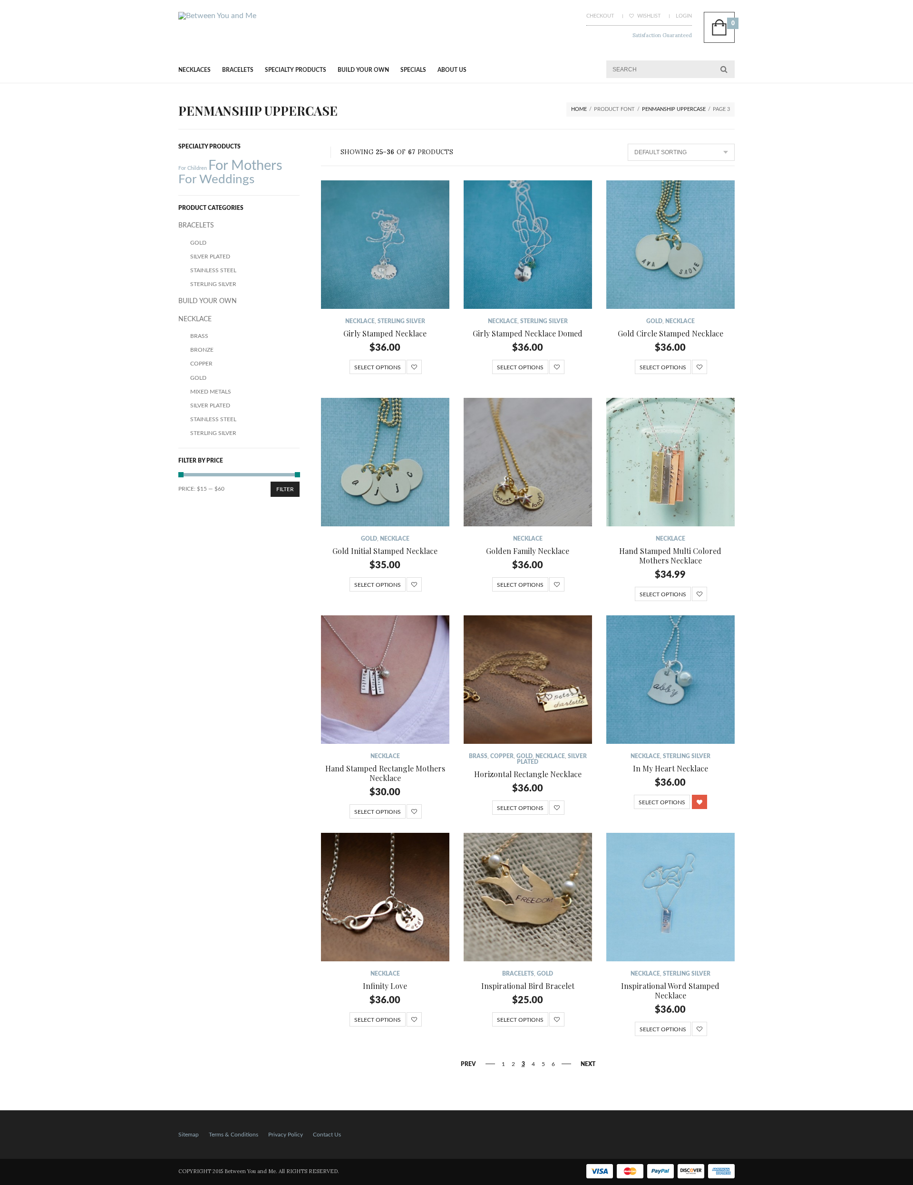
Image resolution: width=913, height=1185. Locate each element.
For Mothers (245, 165)
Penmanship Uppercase (674, 109)
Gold (654, 321)
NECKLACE (360, 321)
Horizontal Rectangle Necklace (528, 774)
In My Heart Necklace (670, 768)
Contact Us (327, 1134)
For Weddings (216, 179)
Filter (285, 489)
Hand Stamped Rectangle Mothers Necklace (385, 773)
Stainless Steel (213, 270)
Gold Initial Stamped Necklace (384, 551)
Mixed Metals (210, 392)
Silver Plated (210, 256)
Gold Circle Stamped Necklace (670, 333)
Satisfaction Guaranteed (662, 35)
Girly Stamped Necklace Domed (528, 333)
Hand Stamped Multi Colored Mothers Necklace (670, 555)
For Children (192, 168)
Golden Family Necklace (527, 551)
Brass (478, 756)
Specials (413, 70)
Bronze (202, 350)
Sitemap (188, 1134)
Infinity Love (385, 986)
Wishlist (648, 16)
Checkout (600, 16)
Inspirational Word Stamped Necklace (670, 990)
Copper (502, 756)
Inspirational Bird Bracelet (527, 986)
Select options (377, 367)
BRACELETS (237, 70)
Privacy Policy (285, 1134)
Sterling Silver (401, 321)
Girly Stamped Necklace (385, 333)
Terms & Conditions (233, 1134)
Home (579, 109)
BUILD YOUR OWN (363, 70)
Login (684, 16)
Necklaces (194, 70)
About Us (451, 70)
